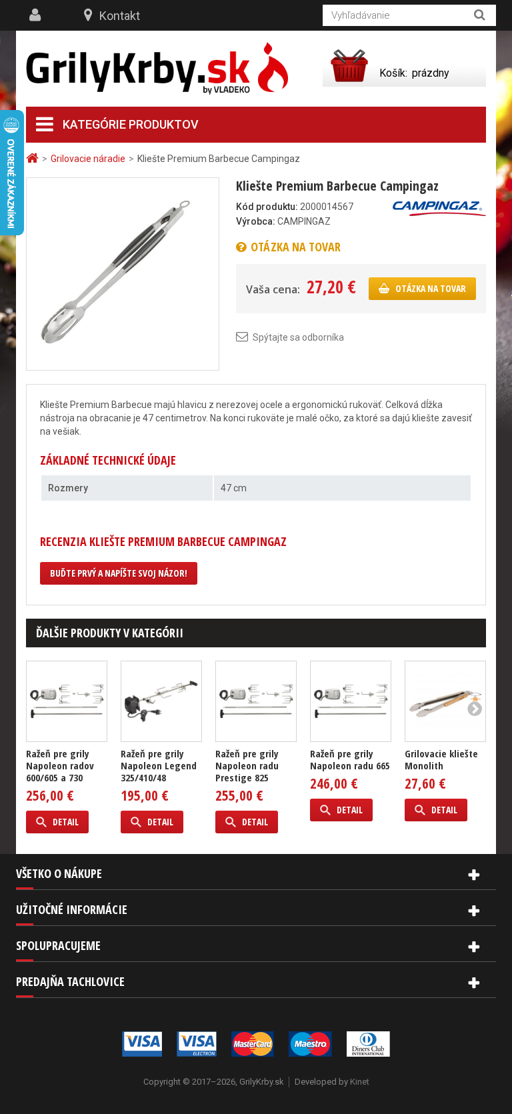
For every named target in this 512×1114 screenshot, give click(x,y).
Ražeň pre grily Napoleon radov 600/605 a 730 (60, 765)
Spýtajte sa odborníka (298, 337)
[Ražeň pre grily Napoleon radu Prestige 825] (256, 701)
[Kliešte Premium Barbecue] (122, 273)
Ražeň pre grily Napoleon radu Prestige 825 (247, 765)
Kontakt (119, 16)
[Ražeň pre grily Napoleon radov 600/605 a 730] (66, 701)
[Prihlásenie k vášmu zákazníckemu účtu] (36, 15)
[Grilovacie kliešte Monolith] (445, 701)
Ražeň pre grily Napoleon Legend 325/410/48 (159, 765)
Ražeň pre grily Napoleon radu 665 (350, 759)
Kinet (359, 1082)
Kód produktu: (267, 206)
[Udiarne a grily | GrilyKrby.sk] (157, 69)
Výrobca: (255, 221)
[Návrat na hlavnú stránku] (34, 158)
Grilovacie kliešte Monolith (441, 759)
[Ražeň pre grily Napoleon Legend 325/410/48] (161, 701)
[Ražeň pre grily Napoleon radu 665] (350, 701)
